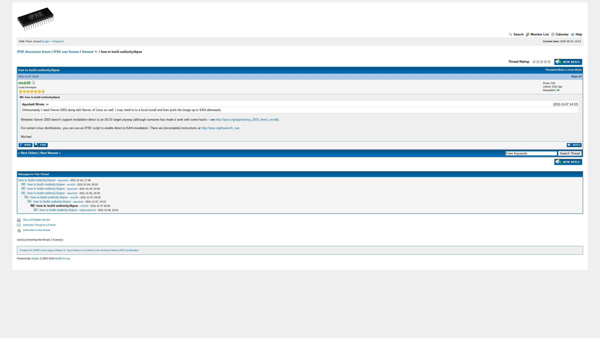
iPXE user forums (66, 52)
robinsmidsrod (87, 210)
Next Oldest (29, 153)
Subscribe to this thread (36, 230)
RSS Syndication (129, 250)
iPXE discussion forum (34, 52)
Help (579, 34)
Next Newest (49, 153)
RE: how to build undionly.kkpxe (43, 184)
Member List (540, 34)
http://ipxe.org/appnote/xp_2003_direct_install (247, 119)
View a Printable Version (36, 219)
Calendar (562, 34)
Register (58, 41)
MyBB (34, 258)
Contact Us (25, 250)
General (87, 52)
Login (46, 41)
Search (519, 34)
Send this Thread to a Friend (39, 224)
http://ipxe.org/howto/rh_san (220, 128)
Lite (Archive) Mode (106, 250)
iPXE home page (43, 250)
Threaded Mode (554, 69)
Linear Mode (574, 69)
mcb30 (71, 184)
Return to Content (83, 250)
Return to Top (63, 250)
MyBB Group (62, 258)
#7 (580, 76)
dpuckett (63, 180)
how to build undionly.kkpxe (37, 180)
